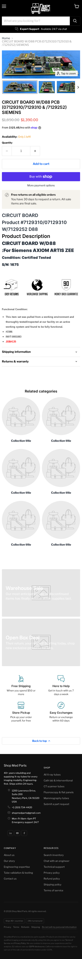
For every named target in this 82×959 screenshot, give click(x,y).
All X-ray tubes (52, 774)
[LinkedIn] (10, 833)
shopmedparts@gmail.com (26, 812)
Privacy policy (52, 872)
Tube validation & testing (18, 872)
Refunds (25, 927)
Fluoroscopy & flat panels (59, 792)
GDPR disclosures (37, 946)
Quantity (7, 142)
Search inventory (54, 855)
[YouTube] (17, 833)
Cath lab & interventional (58, 780)
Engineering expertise (17, 866)
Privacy (7, 927)
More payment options (41, 185)
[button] (19, 87)
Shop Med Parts (15, 765)
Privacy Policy (20, 943)
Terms (16, 927)
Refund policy (52, 878)
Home (6, 38)
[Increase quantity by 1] (35, 151)
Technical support (54, 866)
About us (9, 855)
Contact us (10, 878)
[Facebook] (24, 833)
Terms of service (53, 890)
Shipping (35, 927)
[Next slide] (78, 87)
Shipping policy (52, 884)
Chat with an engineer (56, 860)
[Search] (75, 21)
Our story (9, 860)
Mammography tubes (56, 798)
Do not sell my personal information (59, 927)
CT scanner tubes (54, 786)
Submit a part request (56, 804)
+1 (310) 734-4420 (22, 807)
